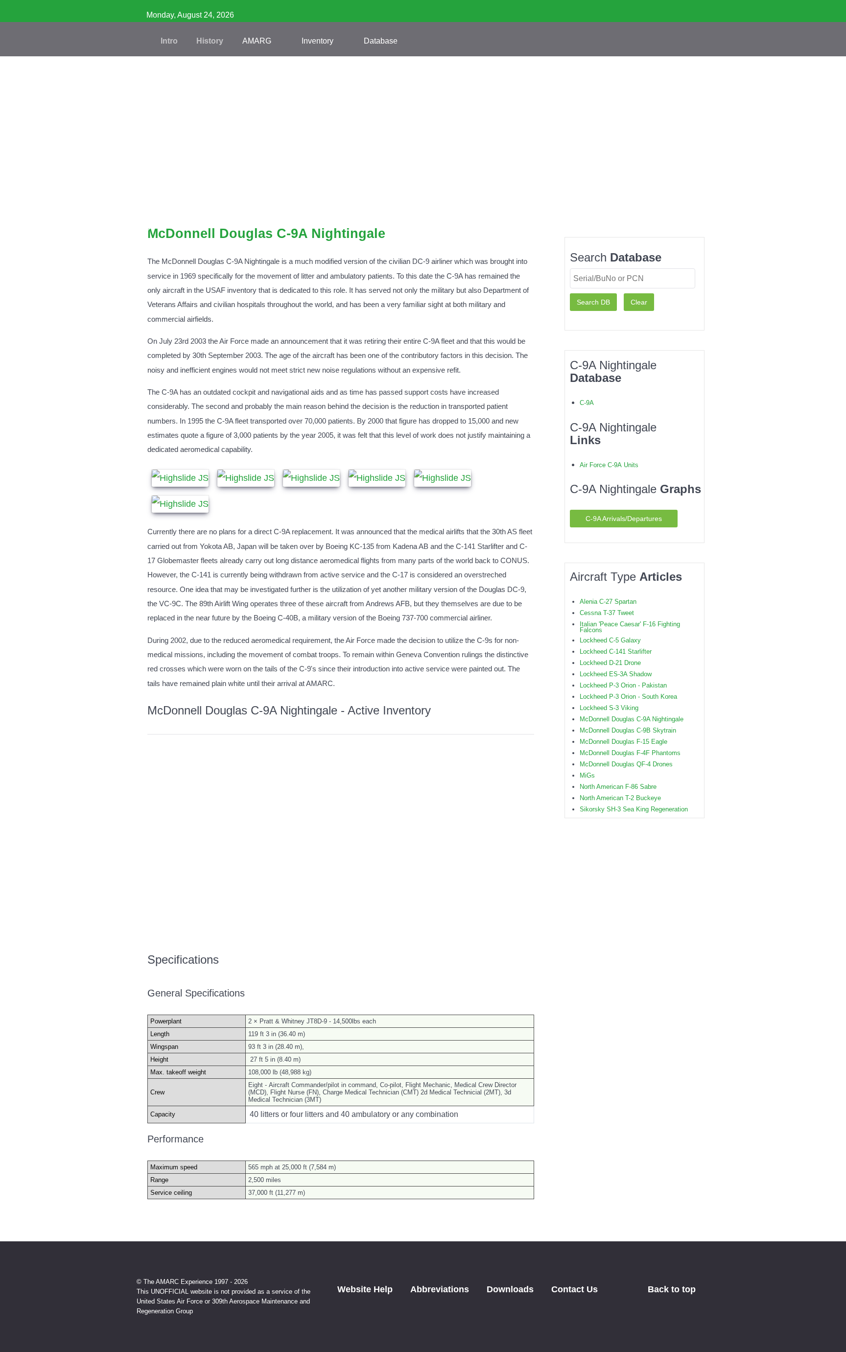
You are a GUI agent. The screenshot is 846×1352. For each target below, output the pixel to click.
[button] (423, 210)
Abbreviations (439, 1289)
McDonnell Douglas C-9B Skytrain (628, 730)
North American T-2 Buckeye (620, 798)
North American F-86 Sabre (618, 786)
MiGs (587, 775)
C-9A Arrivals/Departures (624, 518)
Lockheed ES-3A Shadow (616, 674)
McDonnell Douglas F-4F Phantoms (630, 753)
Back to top (673, 1289)
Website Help (365, 1289)
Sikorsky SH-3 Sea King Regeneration (634, 809)
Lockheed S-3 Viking (609, 708)
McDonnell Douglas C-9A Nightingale (631, 719)
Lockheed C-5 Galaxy (610, 640)
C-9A (587, 402)
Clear (639, 302)
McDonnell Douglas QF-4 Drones (626, 764)
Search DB (593, 302)
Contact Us (574, 1289)
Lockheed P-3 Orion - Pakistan (623, 685)
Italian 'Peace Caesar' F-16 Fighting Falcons (630, 627)
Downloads (510, 1289)
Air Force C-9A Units (609, 465)
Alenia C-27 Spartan (608, 601)
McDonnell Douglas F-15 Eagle (623, 741)
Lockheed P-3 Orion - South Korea (628, 696)
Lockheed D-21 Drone (610, 662)
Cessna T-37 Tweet (607, 613)
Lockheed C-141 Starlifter (616, 651)
